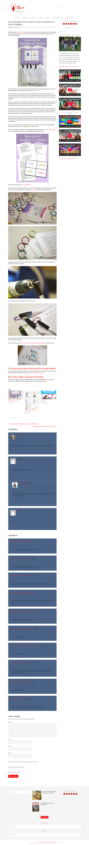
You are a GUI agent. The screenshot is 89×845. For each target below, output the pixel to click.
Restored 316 (52, 841)
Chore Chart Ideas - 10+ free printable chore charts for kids (22, 628)
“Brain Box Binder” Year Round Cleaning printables (33, 343)
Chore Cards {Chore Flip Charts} (31, 410)
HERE (38, 90)
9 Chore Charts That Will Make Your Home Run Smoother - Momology (24, 611)
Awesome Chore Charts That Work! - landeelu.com (20, 575)
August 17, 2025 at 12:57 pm (21, 512)
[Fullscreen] (79, 80)
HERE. (45, 381)
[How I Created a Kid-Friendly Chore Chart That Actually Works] (15, 394)
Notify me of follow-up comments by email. (16, 767)
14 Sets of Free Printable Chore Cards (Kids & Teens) (21, 681)
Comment (10, 722)
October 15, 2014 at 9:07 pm (21, 437)
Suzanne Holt (19, 435)
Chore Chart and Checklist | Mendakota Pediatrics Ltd (21, 558)
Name (9, 739)
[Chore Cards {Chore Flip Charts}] (32, 400)
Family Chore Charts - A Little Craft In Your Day (19, 698)
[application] (70, 75)
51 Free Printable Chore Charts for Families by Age (20, 662)
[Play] (60, 80)
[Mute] (77, 80)
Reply (12, 450)
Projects (10, 27)
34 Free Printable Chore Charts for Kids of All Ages (20, 541)
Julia (17, 510)
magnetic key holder (21, 32)
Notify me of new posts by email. (14, 772)
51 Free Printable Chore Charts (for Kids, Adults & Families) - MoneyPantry (25, 645)
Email (9, 746)
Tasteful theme (45, 841)
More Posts (44, 817)
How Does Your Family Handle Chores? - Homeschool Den (22, 592)
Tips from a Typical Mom (18, 7)
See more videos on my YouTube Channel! (68, 158)
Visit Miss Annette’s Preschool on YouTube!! (68, 66)
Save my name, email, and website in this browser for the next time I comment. (23, 761)
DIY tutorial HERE (26, 184)
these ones (33, 189)
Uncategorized (16, 27)
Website (9, 753)
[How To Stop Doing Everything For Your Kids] (48, 394)
